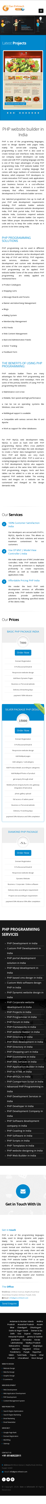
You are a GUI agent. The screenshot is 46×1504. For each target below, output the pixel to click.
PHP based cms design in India (24, 977)
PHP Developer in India (20, 1106)
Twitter (8, 1479)
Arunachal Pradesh (26, 1324)
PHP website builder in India (23, 1032)
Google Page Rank (9, 1432)
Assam (40, 1324)
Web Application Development (14, 1393)
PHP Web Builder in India (21, 1155)
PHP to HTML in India (19, 1071)
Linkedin (12, 1479)
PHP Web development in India (25, 1041)
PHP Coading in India (19, 1130)
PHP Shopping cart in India (22, 1051)
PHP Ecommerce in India (21, 1056)
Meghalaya (37, 1345)
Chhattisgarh (35, 1327)
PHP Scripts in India (18, 1140)
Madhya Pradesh (33, 1342)
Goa (19, 1333)
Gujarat (27, 1333)
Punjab (27, 1352)
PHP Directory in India (20, 1037)
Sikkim (11, 1355)
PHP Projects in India (19, 1012)
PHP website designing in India (25, 1150)
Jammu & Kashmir (35, 1336)
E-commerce (8, 1379)
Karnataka (27, 1339)
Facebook (4, 1479)
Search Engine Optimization (13, 1411)
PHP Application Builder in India (25, 1066)
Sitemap (6, 1444)
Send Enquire (9, 1303)
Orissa (36, 1349)
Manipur (26, 1345)
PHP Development (9, 1397)
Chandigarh (22, 1327)
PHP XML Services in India (22, 1061)
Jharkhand (15, 1339)
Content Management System (14, 1401)
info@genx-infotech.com (18, 1298)
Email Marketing (9, 1418)
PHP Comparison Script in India (25, 1081)
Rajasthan (36, 1352)
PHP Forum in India (18, 1022)
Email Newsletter (9, 1422)
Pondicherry (15, 1352)
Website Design (9, 1368)
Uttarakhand (23, 1358)
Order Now (23, 652)
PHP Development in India (22, 943)
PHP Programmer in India (22, 1017)
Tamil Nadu (22, 1355)
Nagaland (26, 1349)
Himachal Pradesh (16, 1336)
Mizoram (16, 1349)
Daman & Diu (36, 1330)
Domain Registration (10, 1436)
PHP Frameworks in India (21, 1027)
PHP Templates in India (20, 1145)
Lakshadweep (17, 1342)
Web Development (10, 1390)
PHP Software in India (19, 1135)
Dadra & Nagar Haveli (18, 1330)
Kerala (37, 1339)
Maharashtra (14, 1345)
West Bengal (37, 1358)
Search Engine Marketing (12, 1415)
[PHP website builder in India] (13, 8)
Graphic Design (9, 1376)
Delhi (12, 1333)
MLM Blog (6, 1440)
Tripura (33, 1355)
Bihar (12, 1327)
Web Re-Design (8, 1372)
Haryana (37, 1333)
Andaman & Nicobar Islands (22, 1321)
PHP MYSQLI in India (19, 1076)
